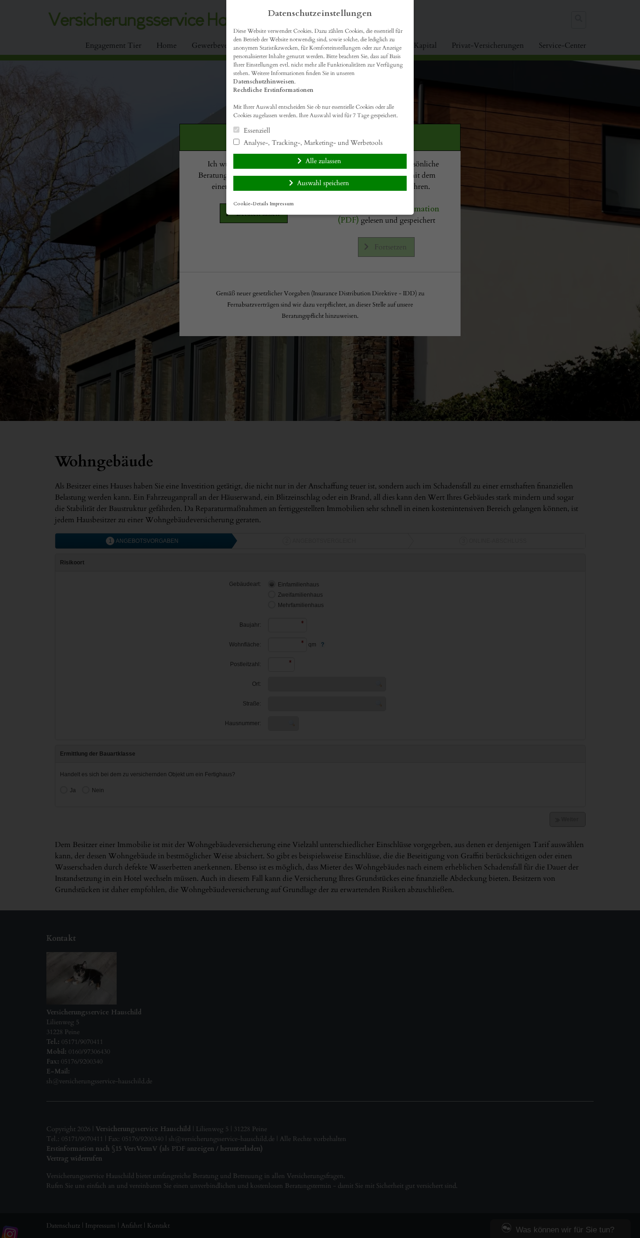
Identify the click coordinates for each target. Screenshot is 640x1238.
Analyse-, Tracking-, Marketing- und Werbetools (312, 142)
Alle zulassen (323, 161)
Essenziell (256, 130)
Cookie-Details (250, 204)
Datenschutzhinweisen (263, 81)
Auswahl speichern (323, 183)
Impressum (282, 204)
